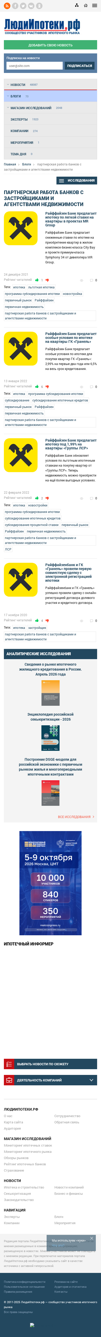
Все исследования (74, 817)
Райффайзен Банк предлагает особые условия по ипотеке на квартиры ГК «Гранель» (71, 337)
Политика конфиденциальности (24, 1282)
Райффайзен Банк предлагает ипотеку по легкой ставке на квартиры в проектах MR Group (71, 219)
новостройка (72, 294)
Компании (11, 1223)
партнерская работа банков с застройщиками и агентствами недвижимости (40, 315)
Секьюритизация (17, 1193)
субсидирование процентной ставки (32, 525)
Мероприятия (64, 1223)
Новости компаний (69, 1187)
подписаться (79, 66)
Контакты (60, 1291)
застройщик (37, 628)
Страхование (14, 1170)
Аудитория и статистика (70, 1287)
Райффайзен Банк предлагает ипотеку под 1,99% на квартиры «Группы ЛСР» (71, 444)
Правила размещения (18, 1291)
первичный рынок (18, 300)
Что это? (58, 1245)
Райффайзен (44, 300)
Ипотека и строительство (24, 1187)
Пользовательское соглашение (24, 1287)
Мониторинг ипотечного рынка (28, 1151)
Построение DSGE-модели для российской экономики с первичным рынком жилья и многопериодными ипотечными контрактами (50, 767)
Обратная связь (66, 1122)
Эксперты (12, 1216)
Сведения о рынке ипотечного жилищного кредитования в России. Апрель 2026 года (50, 669)
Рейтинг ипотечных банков (25, 1164)
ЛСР (8, 549)
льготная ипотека (41, 287)
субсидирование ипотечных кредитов (60, 400)
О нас (8, 1115)
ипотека (19, 287)
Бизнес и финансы (68, 1193)
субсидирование (17, 400)
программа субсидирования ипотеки (32, 294)
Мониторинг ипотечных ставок (28, 1145)
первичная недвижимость (24, 307)
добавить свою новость (50, 45)
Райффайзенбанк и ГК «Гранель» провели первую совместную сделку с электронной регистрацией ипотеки (68, 572)
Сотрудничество (67, 1115)
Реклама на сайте (66, 1282)
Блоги (26, 164)
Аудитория (12, 1128)
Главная (10, 164)
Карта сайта (13, 1122)
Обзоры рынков (16, 1157)
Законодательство (19, 1199)
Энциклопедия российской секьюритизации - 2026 (50, 717)
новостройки (37, 505)
